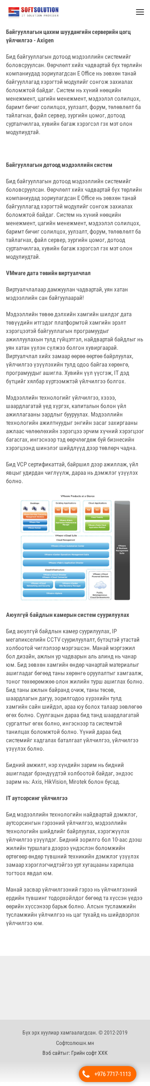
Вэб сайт (52, 1057)
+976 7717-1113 (112, 1074)
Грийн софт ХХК (89, 1057)
